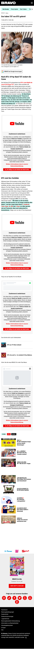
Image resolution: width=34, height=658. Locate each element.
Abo (2, 630)
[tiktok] (9, 598)
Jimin (2, 206)
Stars (7, 13)
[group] (16, 9)
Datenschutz (4, 614)
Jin (9, 206)
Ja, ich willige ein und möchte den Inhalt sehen (17, 169)
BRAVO (3, 13)
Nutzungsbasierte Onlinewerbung (10, 621)
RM (12, 206)
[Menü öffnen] (32, 3)
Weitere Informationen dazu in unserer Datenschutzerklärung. (17, 165)
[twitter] (20, 598)
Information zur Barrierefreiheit (9, 623)
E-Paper (3, 627)
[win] (17, 602)
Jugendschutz (5, 618)
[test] (25, 598)
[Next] (31, 9)
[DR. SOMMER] (8, 551)
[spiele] (30, 598)
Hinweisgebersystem (7, 625)
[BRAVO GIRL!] (17, 551)
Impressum (4, 610)
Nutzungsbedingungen (7, 612)
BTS (9, 434)
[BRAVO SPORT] (26, 551)
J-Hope (17, 206)
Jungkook (26, 204)
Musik (13, 434)
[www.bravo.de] (8, 3)
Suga (6, 206)
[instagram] (4, 598)
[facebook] (14, 598)
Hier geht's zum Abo (17, 586)
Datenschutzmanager (7, 616)
